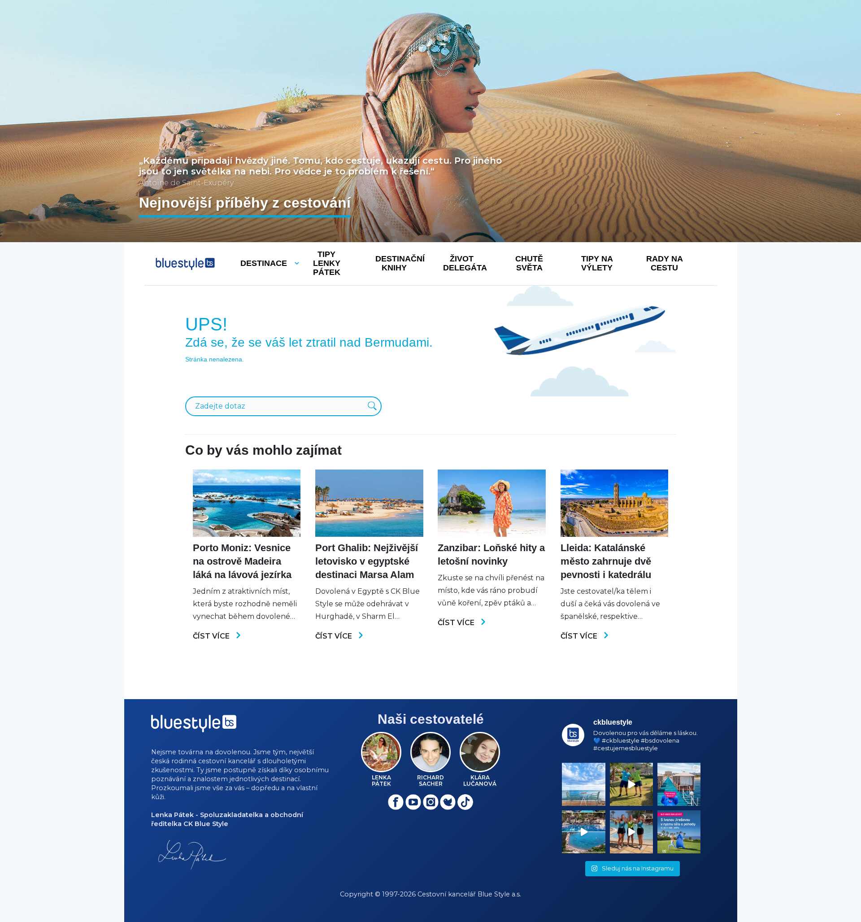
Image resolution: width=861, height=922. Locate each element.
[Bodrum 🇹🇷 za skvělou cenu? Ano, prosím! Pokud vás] (583, 831)
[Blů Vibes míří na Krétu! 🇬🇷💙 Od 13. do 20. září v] (678, 831)
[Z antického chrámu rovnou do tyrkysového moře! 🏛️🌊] (678, 784)
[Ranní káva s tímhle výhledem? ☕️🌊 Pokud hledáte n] (583, 784)
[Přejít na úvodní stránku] (185, 264)
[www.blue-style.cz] (193, 727)
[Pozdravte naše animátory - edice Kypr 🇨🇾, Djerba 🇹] (631, 831)
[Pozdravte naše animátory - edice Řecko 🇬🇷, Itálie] (631, 784)
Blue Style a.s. (499, 894)
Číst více (212, 636)
